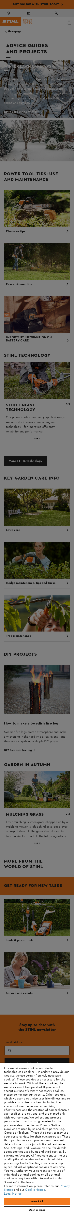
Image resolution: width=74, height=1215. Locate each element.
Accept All (37, 1201)
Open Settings (37, 1210)
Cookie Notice (35, 1190)
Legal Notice (13, 1194)
